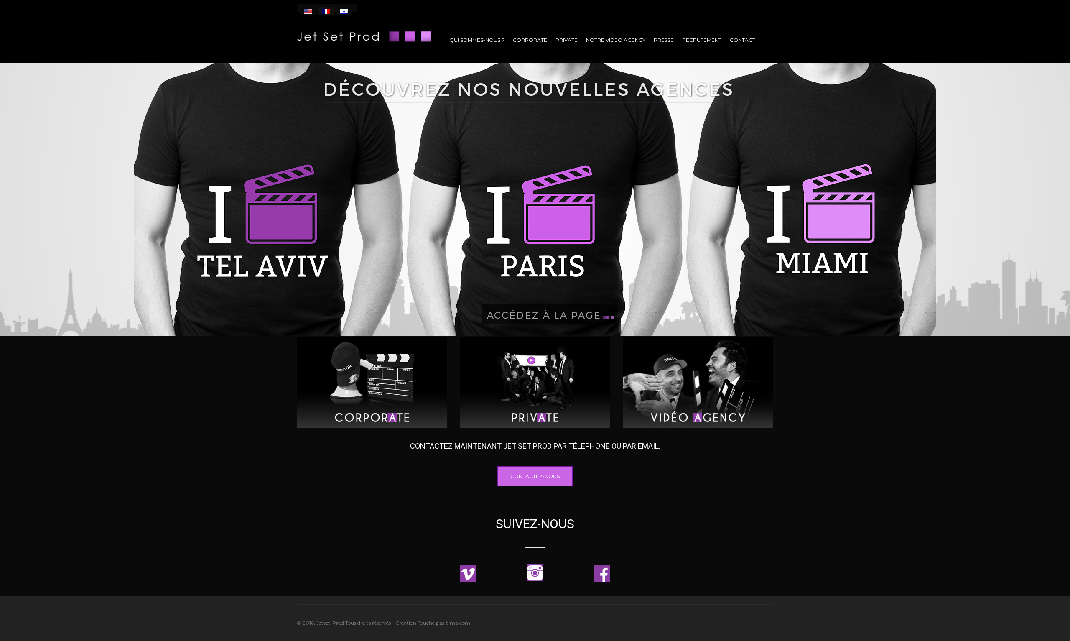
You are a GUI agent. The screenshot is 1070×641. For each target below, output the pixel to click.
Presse (664, 40)
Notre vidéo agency (615, 40)
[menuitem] (308, 11)
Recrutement (701, 40)
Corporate (530, 40)
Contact (742, 40)
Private (566, 40)
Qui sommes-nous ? (476, 40)
